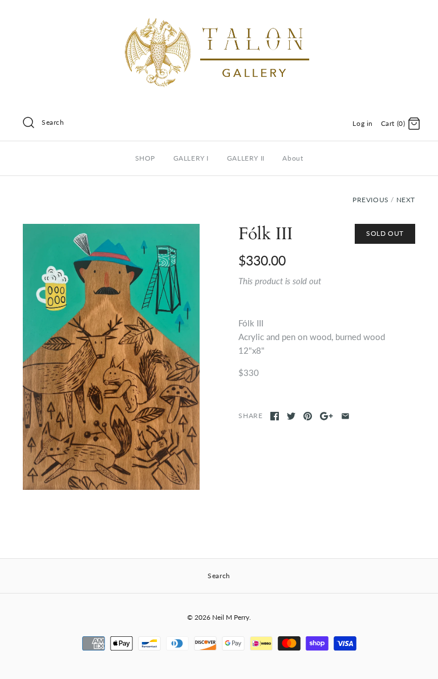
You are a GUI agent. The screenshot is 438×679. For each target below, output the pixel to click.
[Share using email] (345, 416)
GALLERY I (191, 158)
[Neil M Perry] (219, 18)
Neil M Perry (230, 617)
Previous (370, 199)
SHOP (145, 158)
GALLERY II (246, 158)
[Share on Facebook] (274, 416)
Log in (362, 123)
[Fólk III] (111, 357)
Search (53, 122)
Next (405, 199)
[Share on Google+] (326, 416)
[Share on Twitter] (291, 416)
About (292, 158)
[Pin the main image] (307, 416)
